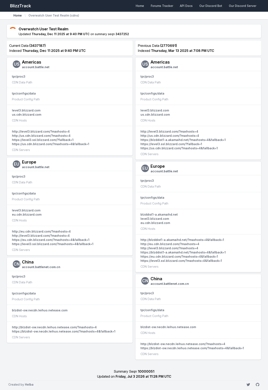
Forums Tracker (162, 6)
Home (140, 6)
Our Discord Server (242, 6)
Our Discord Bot (210, 6)
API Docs (186, 6)
